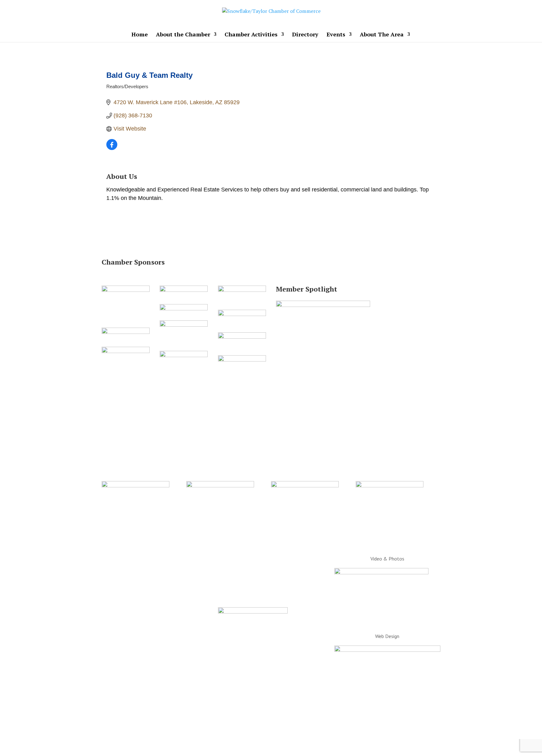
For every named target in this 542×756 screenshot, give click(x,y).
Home (139, 35)
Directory (305, 35)
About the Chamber (183, 35)
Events (336, 35)
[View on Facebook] (111, 148)
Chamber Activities (251, 35)
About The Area (382, 35)
